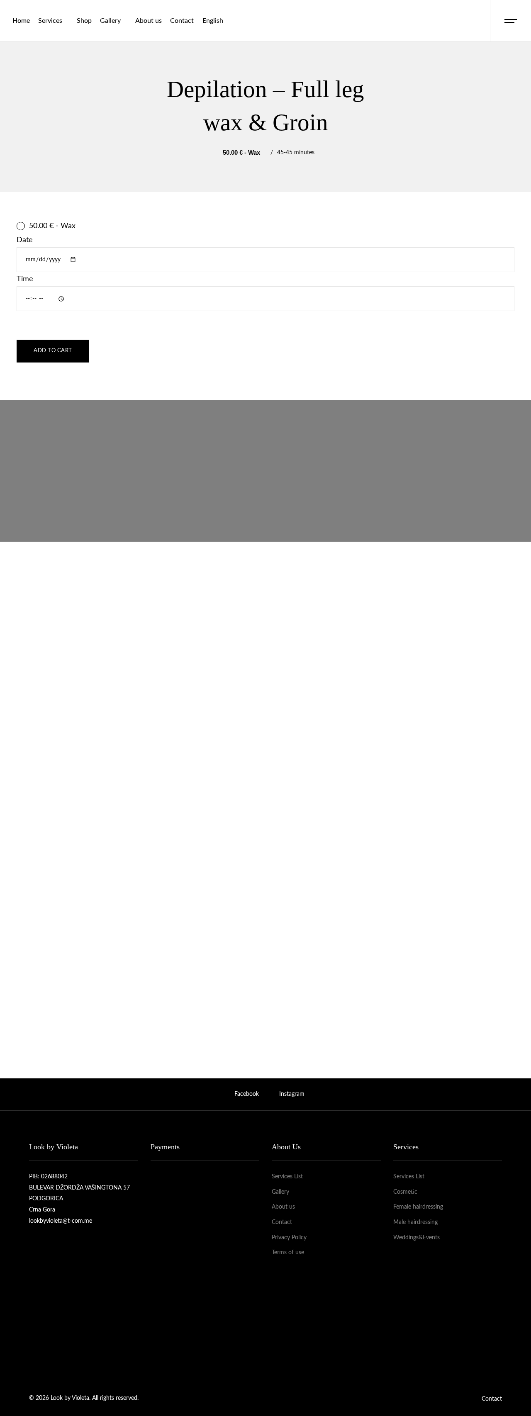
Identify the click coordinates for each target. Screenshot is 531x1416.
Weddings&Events (416, 1238)
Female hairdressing (418, 1207)
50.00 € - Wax (52, 226)
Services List (287, 1177)
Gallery (110, 20)
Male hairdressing (415, 1222)
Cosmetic (405, 1192)
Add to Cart (53, 350)
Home (21, 20)
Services (50, 20)
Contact (182, 20)
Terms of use (288, 1252)
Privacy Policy (289, 1238)
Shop (84, 20)
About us (148, 20)
